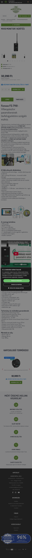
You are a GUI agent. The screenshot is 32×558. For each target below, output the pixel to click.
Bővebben (20, 277)
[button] (16, 288)
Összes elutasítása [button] (16, 284)
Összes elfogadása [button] (16, 280)
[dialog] (16, 279)
